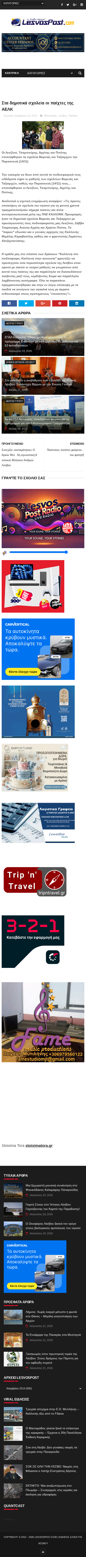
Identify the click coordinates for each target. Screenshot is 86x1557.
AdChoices (9, 1519)
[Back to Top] (43, 1552)
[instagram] (81, 4)
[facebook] (62, 4)
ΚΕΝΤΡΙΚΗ (12, 73)
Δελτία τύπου (14, 323)
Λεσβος (63, 115)
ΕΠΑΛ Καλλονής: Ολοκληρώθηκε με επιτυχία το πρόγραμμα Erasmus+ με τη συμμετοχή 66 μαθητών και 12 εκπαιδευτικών (41, 341)
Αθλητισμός (50, 115)
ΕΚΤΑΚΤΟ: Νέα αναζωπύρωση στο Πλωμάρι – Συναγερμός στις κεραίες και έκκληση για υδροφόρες (51, 1490)
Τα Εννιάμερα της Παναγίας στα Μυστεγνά (53, 1334)
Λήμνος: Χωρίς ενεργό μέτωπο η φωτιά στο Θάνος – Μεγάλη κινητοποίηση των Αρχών (52, 1316)
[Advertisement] (43, 1105)
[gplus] (75, 4)
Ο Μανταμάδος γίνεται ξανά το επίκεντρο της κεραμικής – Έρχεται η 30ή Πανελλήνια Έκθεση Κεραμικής (53, 1433)
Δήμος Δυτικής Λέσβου (20, 362)
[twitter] (68, 4)
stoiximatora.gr (39, 1146)
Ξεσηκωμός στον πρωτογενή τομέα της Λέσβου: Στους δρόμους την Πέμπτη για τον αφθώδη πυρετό (52, 1358)
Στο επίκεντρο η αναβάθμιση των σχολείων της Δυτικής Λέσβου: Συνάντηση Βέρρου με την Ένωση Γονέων (41, 382)
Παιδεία (73, 115)
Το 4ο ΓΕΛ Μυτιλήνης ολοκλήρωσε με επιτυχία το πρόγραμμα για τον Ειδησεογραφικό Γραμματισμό (37, 421)
